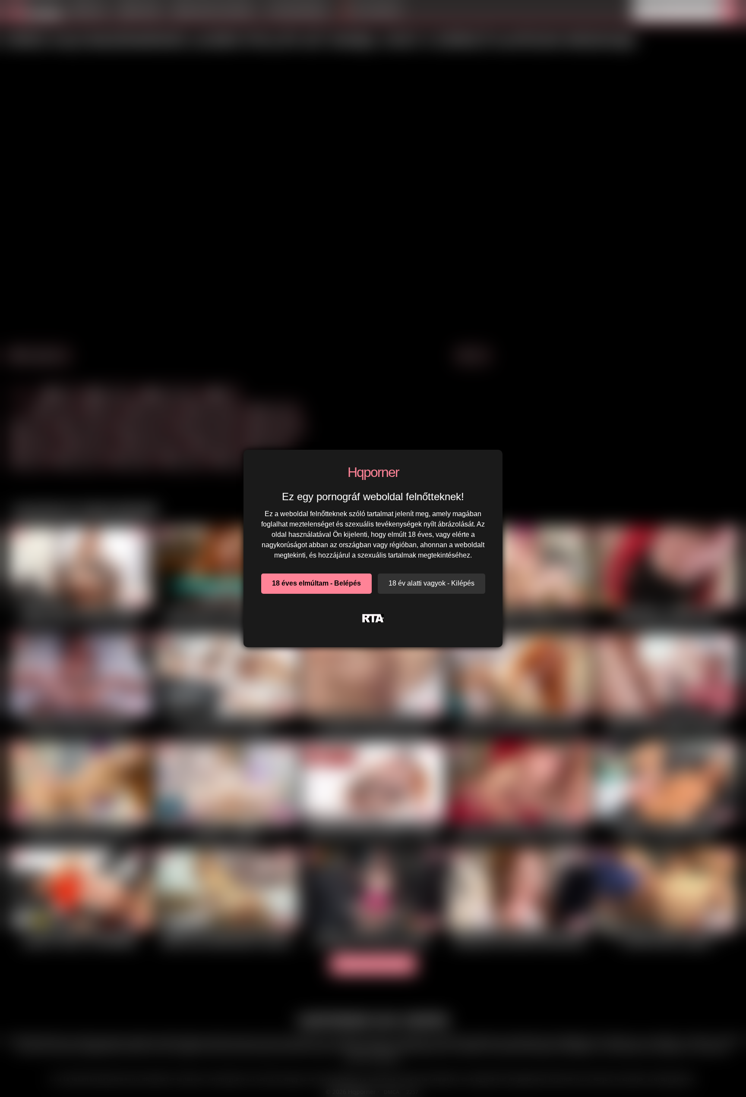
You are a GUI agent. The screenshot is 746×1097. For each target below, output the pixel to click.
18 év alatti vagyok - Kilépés (431, 583)
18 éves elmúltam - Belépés (316, 583)
